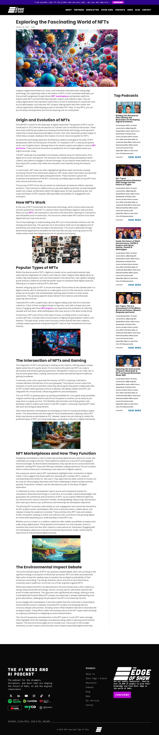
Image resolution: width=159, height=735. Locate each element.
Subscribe (122, 694)
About (69, 10)
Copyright (46, 721)
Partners (79, 10)
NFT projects (47, 308)
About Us (90, 674)
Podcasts (120, 10)
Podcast (90, 687)
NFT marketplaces (60, 96)
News (130, 10)
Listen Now (118, 2)
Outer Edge (107, 10)
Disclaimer (12, 721)
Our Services (92, 700)
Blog (137, 10)
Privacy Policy (23, 721)
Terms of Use (36, 721)
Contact (146, 10)
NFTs (31, 212)
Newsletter (92, 10)
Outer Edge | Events (96, 678)
